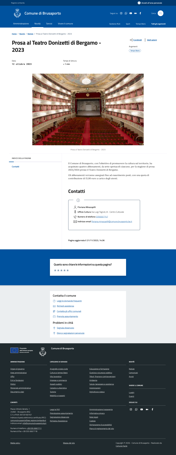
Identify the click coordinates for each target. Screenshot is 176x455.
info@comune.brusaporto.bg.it (34, 423)
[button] (150, 3)
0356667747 (102, 216)
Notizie (30, 33)
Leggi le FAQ (55, 409)
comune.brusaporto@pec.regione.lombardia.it (28, 420)
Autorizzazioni (94, 387)
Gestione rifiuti (114, 23)
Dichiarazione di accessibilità (100, 424)
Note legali (93, 417)
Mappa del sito (69, 443)
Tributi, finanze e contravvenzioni (102, 376)
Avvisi (131, 376)
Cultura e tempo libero (59, 372)
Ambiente (93, 380)
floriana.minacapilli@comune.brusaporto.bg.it (111, 221)
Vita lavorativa (55, 376)
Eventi (131, 396)
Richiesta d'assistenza (58, 420)
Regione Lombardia (18, 3)
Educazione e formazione (99, 368)
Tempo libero (141, 23)
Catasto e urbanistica (58, 387)
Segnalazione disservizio (59, 417)
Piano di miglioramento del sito (101, 428)
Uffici (12, 376)
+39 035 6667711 (34, 428)
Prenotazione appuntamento (61, 413)
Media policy (15, 443)
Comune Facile (121, 445)
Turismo (53, 391)
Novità (22, 33)
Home (14, 33)
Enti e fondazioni (17, 380)
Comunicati (133, 372)
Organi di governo (17, 368)
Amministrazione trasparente (101, 409)
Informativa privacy (97, 413)
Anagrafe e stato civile (59, 368)
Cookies (92, 420)
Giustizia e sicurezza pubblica (100, 372)
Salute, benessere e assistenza (101, 384)
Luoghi (131, 392)
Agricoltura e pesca (97, 391)
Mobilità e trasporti (57, 395)
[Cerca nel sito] (160, 13)
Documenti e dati (17, 391)
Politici (13, 384)
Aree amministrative (18, 372)
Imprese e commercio (58, 380)
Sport (128, 23)
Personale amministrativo (20, 387)
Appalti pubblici (56, 384)
